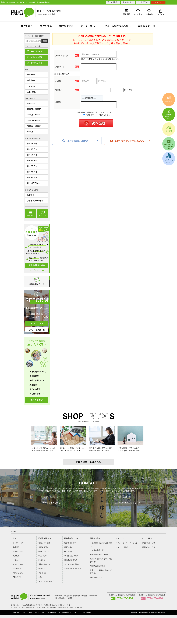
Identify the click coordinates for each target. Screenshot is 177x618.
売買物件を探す (44, 543)
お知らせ (16, 560)
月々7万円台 (32, 166)
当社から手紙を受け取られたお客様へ (101, 560)
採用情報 (16, 556)
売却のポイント (36, 385)
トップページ (18, 543)
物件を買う (27, 26)
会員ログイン (43, 551)
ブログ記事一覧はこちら (88, 462)
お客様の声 (17, 569)
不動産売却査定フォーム (99, 554)
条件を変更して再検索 (78, 141)
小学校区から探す (37, 63)
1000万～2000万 (34, 109)
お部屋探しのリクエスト (73, 569)
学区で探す (42, 556)
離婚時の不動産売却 (97, 566)
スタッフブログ (18, 564)
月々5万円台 (32, 155)
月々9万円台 (32, 177)
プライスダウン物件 (35, 201)
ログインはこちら (36, 270)
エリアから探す (36, 57)
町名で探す (42, 560)
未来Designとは (146, 26)
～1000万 (31, 103)
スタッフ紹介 (18, 551)
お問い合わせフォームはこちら (129, 141)
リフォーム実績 (122, 547)
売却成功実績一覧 (97, 550)
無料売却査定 (36, 400)
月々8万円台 (32, 172)
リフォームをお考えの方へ (116, 26)
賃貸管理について (148, 543)
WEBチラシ (17, 577)
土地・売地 (31, 92)
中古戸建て (31, 80)
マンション (31, 86)
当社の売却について (38, 372)
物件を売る (46, 26)
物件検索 (114, 2)
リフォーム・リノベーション (127, 543)
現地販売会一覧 (44, 564)
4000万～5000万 (34, 126)
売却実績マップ (96, 577)
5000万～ (31, 132)
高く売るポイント (37, 394)
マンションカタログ (46, 581)
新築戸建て (31, 74)
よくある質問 (35, 389)
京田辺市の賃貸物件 (71, 564)
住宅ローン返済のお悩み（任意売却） (101, 571)
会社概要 (16, 547)
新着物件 (30, 195)
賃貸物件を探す (70, 543)
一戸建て (41, 569)
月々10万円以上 (33, 183)
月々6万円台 (32, 160)
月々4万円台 (32, 149)
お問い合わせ (18, 573)
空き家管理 (34, 376)
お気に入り (129, 2)
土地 (40, 577)
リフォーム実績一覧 (37, 330)
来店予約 (144, 2)
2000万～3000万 (34, 115)
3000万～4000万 (34, 120)
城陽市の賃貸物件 (71, 560)
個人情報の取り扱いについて (69, 612)
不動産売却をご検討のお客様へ (101, 544)
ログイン (158, 2)
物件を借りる (66, 26)
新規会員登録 (43, 547)
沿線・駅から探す (37, 51)
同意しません (105, 115)
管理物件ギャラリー (149, 547)
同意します (90, 115)
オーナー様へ (88, 26)
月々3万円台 (32, 144)
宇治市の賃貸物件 (71, 556)
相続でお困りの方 (37, 380)
